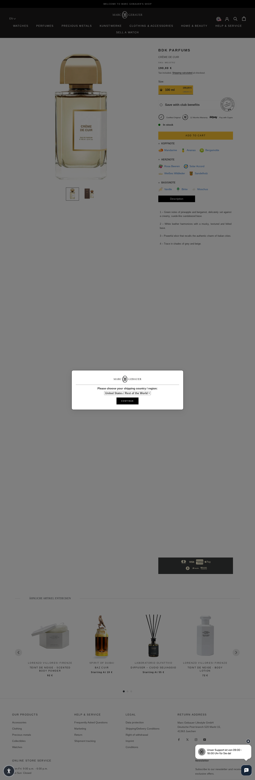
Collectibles (19, 740)
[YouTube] (204, 739)
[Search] (235, 19)
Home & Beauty (194, 25)
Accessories (19, 722)
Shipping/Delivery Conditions (142, 728)
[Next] (236, 652)
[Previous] (18, 652)
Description (176, 198)
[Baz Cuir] (102, 635)
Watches (20, 25)
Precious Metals (77, 25)
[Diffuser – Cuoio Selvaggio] (153, 635)
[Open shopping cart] (244, 18)
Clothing (17, 728)
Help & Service (228, 25)
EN (11, 18)
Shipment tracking (85, 740)
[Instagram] (196, 739)
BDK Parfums (174, 50)
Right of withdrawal (137, 734)
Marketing (80, 728)
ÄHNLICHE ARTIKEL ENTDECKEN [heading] (50, 598)
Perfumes (45, 25)
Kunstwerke (111, 25)
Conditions (132, 747)
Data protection (135, 722)
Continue (127, 401)
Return (78, 734)
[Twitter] (187, 739)
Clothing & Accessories (151, 25)
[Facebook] (179, 739)
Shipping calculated (182, 73)
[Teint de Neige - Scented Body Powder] (50, 635)
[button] (9, 771)
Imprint (130, 740)
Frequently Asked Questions (91, 722)
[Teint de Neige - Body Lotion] (205, 635)
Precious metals (21, 734)
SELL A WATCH (127, 32)
